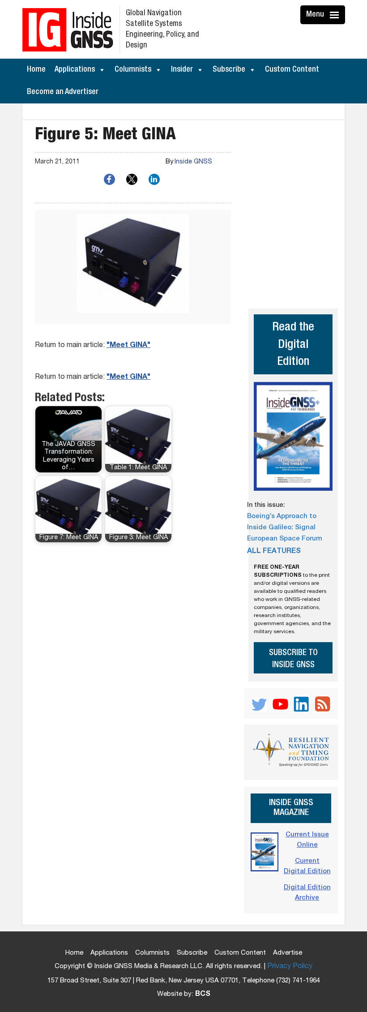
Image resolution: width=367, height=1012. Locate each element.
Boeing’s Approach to (281, 516)
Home (36, 70)
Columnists (133, 70)
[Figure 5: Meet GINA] (133, 267)
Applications (75, 70)
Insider (182, 70)
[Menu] (335, 14)
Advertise (287, 953)
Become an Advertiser (62, 92)
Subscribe (229, 70)
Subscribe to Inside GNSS (293, 659)
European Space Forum (284, 539)
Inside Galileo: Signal (281, 527)
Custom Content (292, 70)
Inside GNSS (193, 162)
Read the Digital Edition (293, 345)
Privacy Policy (289, 966)
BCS (202, 994)
